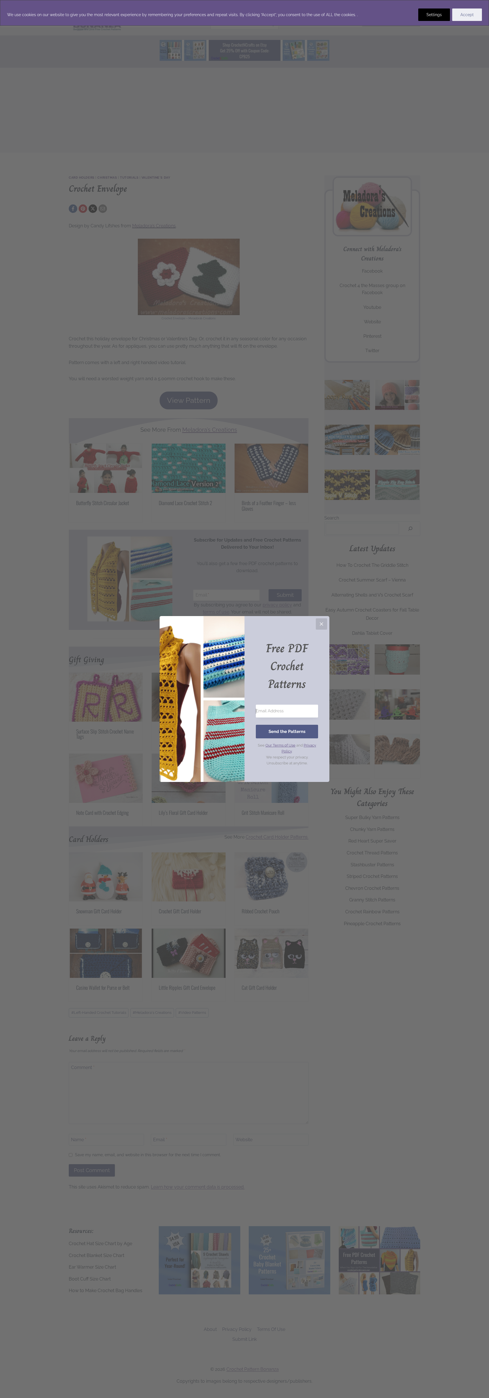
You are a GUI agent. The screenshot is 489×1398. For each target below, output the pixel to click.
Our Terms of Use (280, 745)
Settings (434, 14)
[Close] (321, 624)
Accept (467, 14)
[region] (244, 13)
